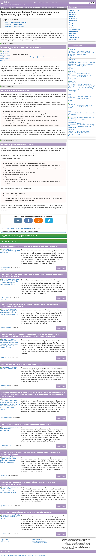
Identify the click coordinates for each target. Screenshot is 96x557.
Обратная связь (6, 541)
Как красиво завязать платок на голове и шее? (22, 364)
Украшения (73, 19)
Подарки (72, 16)
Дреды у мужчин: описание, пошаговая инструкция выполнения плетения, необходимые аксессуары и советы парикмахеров (30, 335)
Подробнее (61, 268)
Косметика (73, 21)
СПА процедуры (74, 29)
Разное (71, 35)
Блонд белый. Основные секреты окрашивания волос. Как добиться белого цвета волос (31, 453)
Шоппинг (72, 14)
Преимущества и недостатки (14, 26)
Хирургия (72, 39)
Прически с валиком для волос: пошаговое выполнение (26, 424)
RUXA (6, 2)
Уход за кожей (74, 10)
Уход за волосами (75, 23)
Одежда (72, 12)
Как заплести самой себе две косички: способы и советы (26, 512)
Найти (92, 3)
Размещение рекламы (39, 541)
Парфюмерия (73, 31)
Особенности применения (13, 24)
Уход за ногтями (75, 25)
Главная (37, 3)
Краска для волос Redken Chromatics (16, 22)
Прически (3, 269)
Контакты (53, 3)
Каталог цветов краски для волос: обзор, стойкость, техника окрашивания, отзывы (28, 483)
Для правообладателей (39, 542)
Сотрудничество (37, 539)
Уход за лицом (74, 37)
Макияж (72, 27)
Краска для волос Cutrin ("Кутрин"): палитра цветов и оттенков (29, 246)
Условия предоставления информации (13, 555)
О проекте (45, 3)
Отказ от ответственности (36, 555)
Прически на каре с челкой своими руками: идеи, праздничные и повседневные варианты (30, 305)
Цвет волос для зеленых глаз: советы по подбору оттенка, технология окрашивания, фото (32, 275)
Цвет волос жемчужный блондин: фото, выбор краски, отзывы (35, 57)
